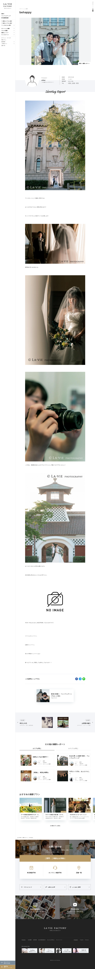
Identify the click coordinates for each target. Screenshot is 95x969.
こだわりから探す (7, 25)
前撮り (2, 13)
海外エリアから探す (7, 23)
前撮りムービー (5, 32)
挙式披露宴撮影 (5, 17)
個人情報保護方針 (42, 939)
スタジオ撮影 (4, 30)
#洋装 (77, 83)
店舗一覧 (3, 45)
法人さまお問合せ (50, 939)
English (81, 939)
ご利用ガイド (4, 43)
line (83, 678)
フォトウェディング (6, 15)
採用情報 (35, 939)
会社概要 (30, 939)
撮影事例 (3, 41)
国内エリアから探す (7, 21)
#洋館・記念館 (71, 83)
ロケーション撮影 (5, 28)
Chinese (87, 939)
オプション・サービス (6, 37)
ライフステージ (5, 34)
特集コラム (3, 39)
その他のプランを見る (55, 825)
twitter (80, 678)
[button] (90, 805)
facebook (76, 678)
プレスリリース (59, 939)
